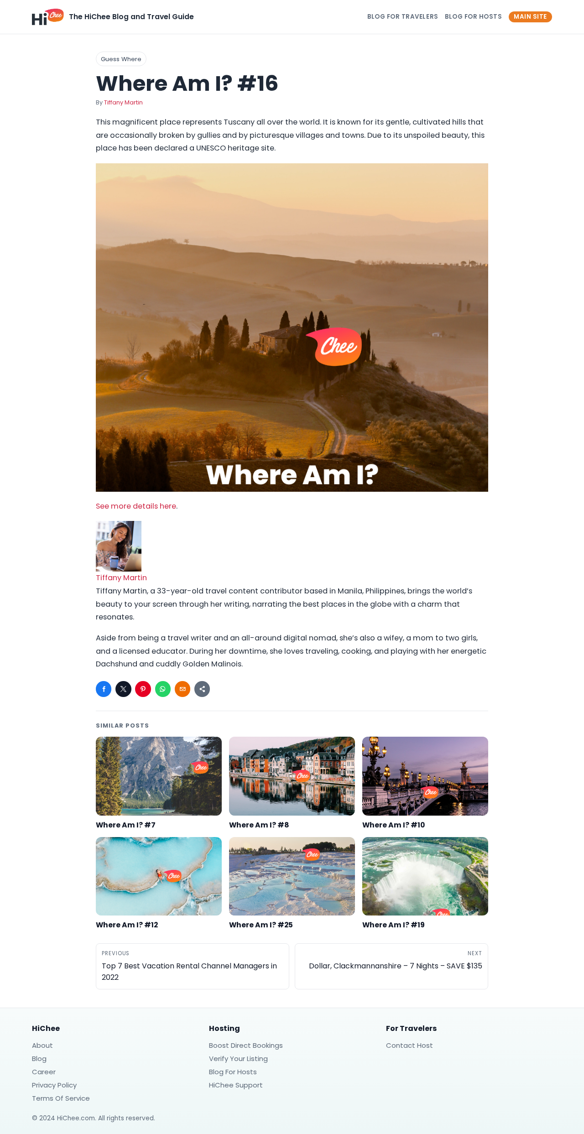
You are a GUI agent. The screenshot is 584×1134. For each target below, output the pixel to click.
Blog (39, 1058)
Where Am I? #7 (126, 825)
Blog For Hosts (473, 16)
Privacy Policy (54, 1085)
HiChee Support (236, 1085)
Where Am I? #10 (393, 825)
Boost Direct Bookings (246, 1045)
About (42, 1045)
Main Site (530, 16)
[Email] (182, 689)
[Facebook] (103, 689)
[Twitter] (123, 689)
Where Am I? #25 (261, 925)
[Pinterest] (143, 689)
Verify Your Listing (238, 1058)
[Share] (202, 689)
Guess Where (121, 59)
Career (44, 1072)
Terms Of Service (61, 1098)
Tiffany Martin (123, 102)
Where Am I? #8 (259, 825)
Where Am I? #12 (127, 925)
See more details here (136, 506)
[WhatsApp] (163, 689)
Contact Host (409, 1045)
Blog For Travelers (402, 16)
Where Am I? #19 (393, 925)
